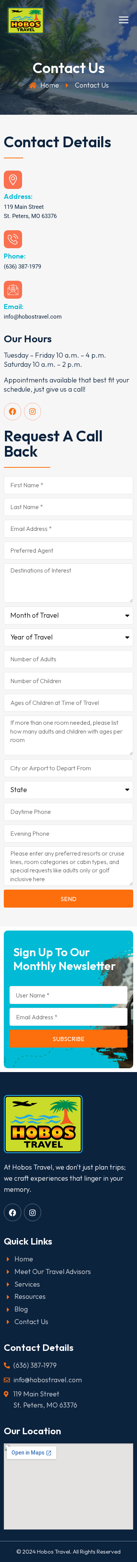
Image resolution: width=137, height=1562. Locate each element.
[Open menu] (123, 25)
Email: (13, 306)
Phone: (14, 256)
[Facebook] (12, 411)
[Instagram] (32, 411)
